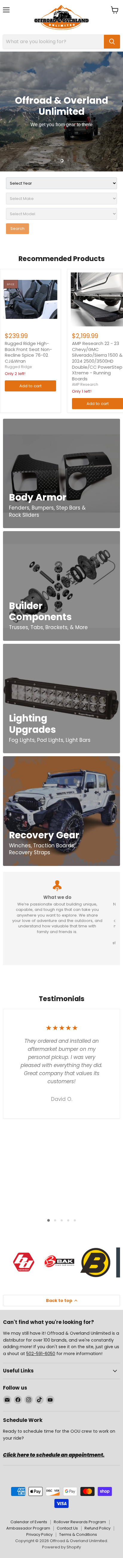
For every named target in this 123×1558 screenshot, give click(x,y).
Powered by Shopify (61, 1547)
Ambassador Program (28, 1528)
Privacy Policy (39, 1534)
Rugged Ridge (18, 366)
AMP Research (85, 384)
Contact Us (67, 1528)
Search (17, 228)
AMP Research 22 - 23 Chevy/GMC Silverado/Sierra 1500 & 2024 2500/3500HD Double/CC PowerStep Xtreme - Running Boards (97, 361)
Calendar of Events (28, 1522)
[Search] (112, 42)
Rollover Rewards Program (80, 1522)
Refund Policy (97, 1528)
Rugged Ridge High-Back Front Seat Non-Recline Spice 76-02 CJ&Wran (28, 352)
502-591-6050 (40, 1354)
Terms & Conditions (78, 1534)
